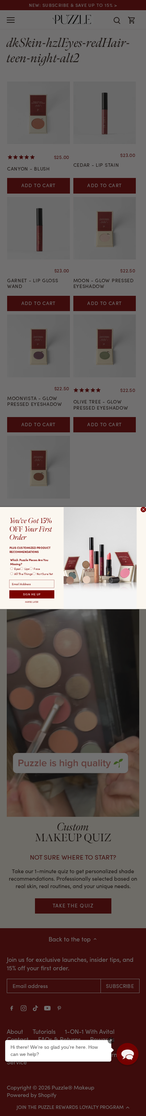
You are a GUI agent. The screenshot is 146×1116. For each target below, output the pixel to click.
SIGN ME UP (32, 594)
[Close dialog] (143, 509)
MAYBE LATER (31, 602)
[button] (127, 1054)
